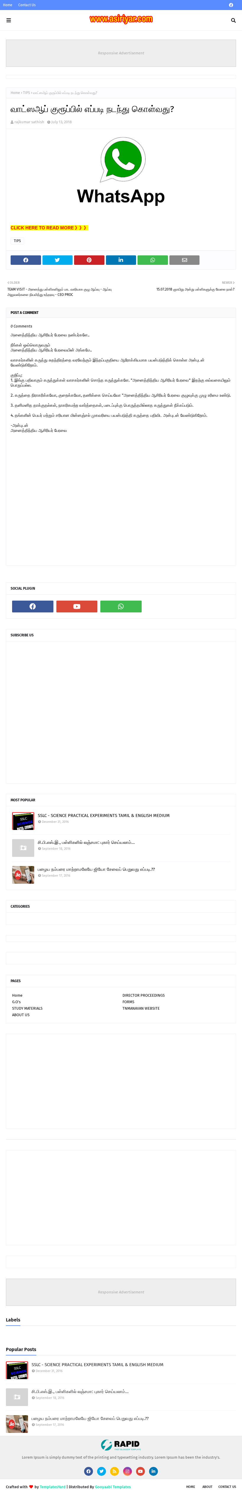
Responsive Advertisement (121, 53)
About (207, 1487)
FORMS (128, 1002)
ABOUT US (21, 1015)
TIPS (26, 93)
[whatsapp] (121, 606)
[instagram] (127, 1471)
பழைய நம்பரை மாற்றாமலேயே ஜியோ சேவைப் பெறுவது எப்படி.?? (96, 869)
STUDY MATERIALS (27, 1008)
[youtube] (77, 606)
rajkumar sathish (29, 122)
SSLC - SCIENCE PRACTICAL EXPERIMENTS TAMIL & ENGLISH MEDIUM (104, 815)
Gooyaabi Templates (113, 1487)
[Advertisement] (121, 1081)
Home (7, 5)
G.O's (16, 1002)
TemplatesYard (53, 1487)
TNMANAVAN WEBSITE (141, 1008)
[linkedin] (153, 1471)
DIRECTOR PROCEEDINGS (143, 995)
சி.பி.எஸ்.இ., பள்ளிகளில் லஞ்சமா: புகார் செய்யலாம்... (86, 842)
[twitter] (101, 1471)
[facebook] (231, 5)
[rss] (114, 1471)
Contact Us (27, 5)
